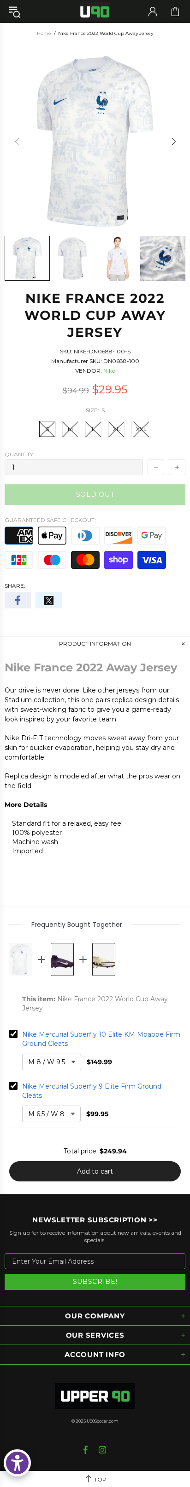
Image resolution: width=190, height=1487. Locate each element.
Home (44, 33)
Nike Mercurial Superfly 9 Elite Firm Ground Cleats (91, 1091)
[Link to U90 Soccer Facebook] (86, 1449)
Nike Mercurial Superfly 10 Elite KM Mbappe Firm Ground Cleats (101, 1039)
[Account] (152, 11)
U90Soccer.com (103, 1421)
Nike (109, 370)
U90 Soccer (95, 12)
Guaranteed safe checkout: (50, 519)
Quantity (19, 454)
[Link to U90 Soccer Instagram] (103, 1449)
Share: (15, 585)
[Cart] (175, 11)
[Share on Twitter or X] (49, 600)
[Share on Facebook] (18, 600)
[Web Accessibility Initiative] (17, 1463)
